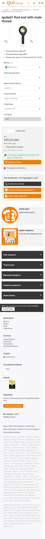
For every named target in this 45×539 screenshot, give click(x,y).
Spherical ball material (12, 83)
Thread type (8, 104)
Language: (12, 414)
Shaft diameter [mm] (11, 73)
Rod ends (36, 9)
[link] (22, 185)
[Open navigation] (3, 3)
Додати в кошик (13, 162)
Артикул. (7, 63)
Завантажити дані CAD (16, 196)
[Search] (28, 3)
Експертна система (17, 184)
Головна (6, 9)
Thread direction (10, 94)
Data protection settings (11, 432)
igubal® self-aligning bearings (21, 9)
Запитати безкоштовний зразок (19, 190)
